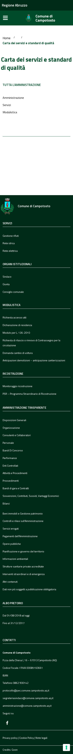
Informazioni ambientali (15, 559)
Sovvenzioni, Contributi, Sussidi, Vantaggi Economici (31, 496)
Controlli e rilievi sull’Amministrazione (23, 521)
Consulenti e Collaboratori (17, 435)
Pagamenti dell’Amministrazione (20, 536)
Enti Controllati (10, 466)
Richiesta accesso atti (14, 317)
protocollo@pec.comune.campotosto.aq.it (26, 690)
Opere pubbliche (12, 544)
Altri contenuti (10, 582)
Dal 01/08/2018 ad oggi (16, 615)
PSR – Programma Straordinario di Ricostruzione (29, 394)
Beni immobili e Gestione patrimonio (23, 513)
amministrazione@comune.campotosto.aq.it (27, 706)
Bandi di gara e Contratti (16, 488)
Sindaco (7, 277)
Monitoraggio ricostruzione (17, 386)
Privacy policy (10, 738)
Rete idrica (9, 243)
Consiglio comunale (13, 292)
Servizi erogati (11, 528)
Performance (10, 458)
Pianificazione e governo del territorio (23, 551)
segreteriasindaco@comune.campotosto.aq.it (28, 698)
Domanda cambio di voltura (18, 353)
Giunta (6, 284)
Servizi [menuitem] (7, 105)
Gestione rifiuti (11, 236)
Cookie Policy (26, 738)
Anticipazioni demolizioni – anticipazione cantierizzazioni (34, 360)
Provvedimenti (11, 481)
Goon (15, 750)
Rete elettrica (10, 251)
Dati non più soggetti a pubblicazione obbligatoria (29, 589)
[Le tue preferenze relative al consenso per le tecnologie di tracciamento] (66, 747)
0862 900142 (20, 683)
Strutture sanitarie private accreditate (23, 566)
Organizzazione (11, 428)
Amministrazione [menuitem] (13, 97)
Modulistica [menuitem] (10, 112)
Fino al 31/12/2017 (14, 623)
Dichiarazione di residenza (17, 325)
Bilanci (6, 503)
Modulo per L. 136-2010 (16, 333)
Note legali (41, 738)
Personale (8, 443)
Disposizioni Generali (14, 420)
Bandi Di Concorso (13, 450)
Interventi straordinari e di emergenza (24, 574)
